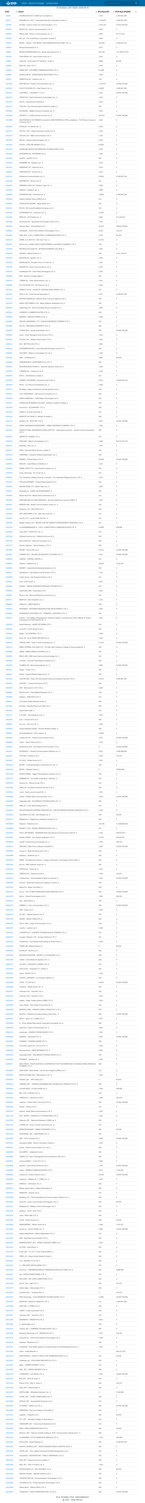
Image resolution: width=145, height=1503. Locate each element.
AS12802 (9, 111)
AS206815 (9, 1102)
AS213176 (9, 1338)
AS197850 (9, 787)
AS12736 (9, 102)
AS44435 (9, 514)
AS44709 (9, 527)
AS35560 (9, 376)
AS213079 (9, 1329)
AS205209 (9, 1050)
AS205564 (9, 1059)
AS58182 (9, 724)
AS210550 (9, 1220)
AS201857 (9, 928)
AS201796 (9, 919)
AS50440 (9, 633)
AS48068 (9, 559)
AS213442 (9, 1360)
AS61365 (9, 760)
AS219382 (9, 1483)
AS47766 (9, 541)
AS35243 (9, 348)
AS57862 (9, 719)
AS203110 (9, 996)
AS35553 (9, 371)
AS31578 (9, 303)
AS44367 (9, 504)
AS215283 (9, 1428)
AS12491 (9, 88)
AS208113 (9, 1147)
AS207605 (9, 1138)
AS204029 (9, 1009)
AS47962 (9, 554)
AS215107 (9, 1415)
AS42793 (9, 455)
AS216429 (9, 1469)
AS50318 (9, 624)
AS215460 (9, 1442)
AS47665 (9, 536)
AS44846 (9, 532)
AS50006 (9, 604)
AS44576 (9, 518)
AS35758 (9, 380)
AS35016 (9, 339)
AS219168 (9, 1474)
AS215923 (9, 1446)
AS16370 (9, 185)
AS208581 (9, 1156)
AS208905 (9, 1175)
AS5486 (8, 34)
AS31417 (9, 299)
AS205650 (9, 1070)
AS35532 (9, 367)
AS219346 (9, 1478)
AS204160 (9, 1014)
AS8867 (8, 61)
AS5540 (8, 38)
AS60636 (9, 738)
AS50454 (9, 638)
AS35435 (9, 357)
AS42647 (9, 450)
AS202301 (9, 946)
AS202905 (9, 978)
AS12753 (9, 106)
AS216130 (9, 1451)
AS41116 (9, 403)
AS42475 (9, 446)
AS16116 (9, 176)
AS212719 (9, 1310)
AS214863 (9, 1401)
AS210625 (9, 1229)
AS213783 (9, 1374)
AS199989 (9, 855)
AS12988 (9, 120)
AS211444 (9, 1252)
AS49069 (9, 568)
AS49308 (9, 577)
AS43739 (9, 482)
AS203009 (9, 987)
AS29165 (9, 267)
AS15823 (9, 163)
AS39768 (9, 398)
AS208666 (9, 1165)
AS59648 (9, 729)
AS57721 (9, 715)
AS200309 (9, 860)
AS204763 (9, 1032)
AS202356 (9, 955)
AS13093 (9, 140)
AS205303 (9, 1055)
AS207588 (9, 1129)
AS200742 (9, 878)
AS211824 (9, 1265)
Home (24, 3)
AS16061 (9, 172)
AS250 (8, 16)
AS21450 (9, 217)
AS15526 (9, 154)
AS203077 (9, 991)
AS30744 (9, 280)
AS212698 (9, 1306)
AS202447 (9, 964)
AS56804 (9, 692)
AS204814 (9, 1037)
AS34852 (9, 321)
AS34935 (9, 335)
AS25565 (9, 249)
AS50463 (9, 642)
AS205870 (9, 1075)
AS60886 (9, 742)
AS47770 (9, 545)
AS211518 (9, 1256)
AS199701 (9, 846)
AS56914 (9, 701)
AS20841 (9, 203)
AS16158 (9, 181)
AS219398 (9, 1487)
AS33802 (9, 308)
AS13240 (9, 149)
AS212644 (9, 1301)
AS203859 (9, 1005)
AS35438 (9, 362)
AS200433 (9, 869)
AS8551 (8, 52)
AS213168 (9, 1333)
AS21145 (9, 208)
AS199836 (9, 851)
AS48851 (9, 563)
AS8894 (8, 65)
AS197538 (9, 774)
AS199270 (9, 833)
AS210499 (9, 1211)
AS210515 (9, 1215)
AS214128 (9, 1383)
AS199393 (9, 842)
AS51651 (9, 674)
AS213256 (9, 1347)
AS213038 (9, 1320)
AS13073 (9, 131)
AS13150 (9, 145)
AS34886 (9, 326)
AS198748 (9, 815)
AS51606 (9, 665)
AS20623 (9, 190)
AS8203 (8, 47)
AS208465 (9, 1152)
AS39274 (9, 394)
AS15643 (9, 158)
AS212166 (9, 1270)
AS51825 (9, 679)
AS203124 (9, 1000)
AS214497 (9, 1392)
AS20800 (9, 199)
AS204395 (9, 1023)
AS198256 (9, 796)
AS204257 (9, 1018)
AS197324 (9, 769)
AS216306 (9, 1465)
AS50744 (9, 647)
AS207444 (9, 1125)
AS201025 (9, 887)
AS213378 (9, 1356)
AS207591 (9, 1134)
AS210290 (9, 1202)
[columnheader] (11, 11)
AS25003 (9, 226)
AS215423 (9, 1437)
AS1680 (8, 25)
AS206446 (9, 1088)
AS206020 (9, 1079)
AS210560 (9, 1224)
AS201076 (9, 896)
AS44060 (9, 495)
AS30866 (9, 285)
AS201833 (9, 923)
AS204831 (9, 1041)
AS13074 (9, 135)
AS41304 (9, 407)
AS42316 (9, 441)
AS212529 (9, 1292)
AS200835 (9, 883)
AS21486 (9, 222)
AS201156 (9, 901)
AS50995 (9, 656)
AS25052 (9, 235)
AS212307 (9, 1274)
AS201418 (9, 914)
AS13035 (9, 126)
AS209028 (9, 1179)
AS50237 (9, 618)
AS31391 (9, 294)
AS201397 (9, 905)
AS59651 (9, 733)
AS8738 (8, 56)
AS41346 (9, 412)
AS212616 (9, 1297)
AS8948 (8, 70)
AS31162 (9, 290)
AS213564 (9, 1369)
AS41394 (9, 416)
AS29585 (9, 276)
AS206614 (9, 1098)
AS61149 (9, 756)
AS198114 (9, 792)
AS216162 (9, 1460)
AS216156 (9, 1455)
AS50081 (9, 613)
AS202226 (9, 941)
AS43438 (9, 473)
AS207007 (9, 1111)
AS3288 (8, 29)
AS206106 (9, 1084)
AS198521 (9, 810)
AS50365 (9, 629)
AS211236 (9, 1238)
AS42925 (9, 459)
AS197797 (9, 778)
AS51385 (9, 661)
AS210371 (9, 1206)
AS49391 (9, 582)
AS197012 (9, 765)
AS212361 (9, 1279)
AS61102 (9, 751)
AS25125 (9, 240)
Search (136, 3)
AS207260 (9, 1120)
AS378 (8, 20)
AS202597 (9, 973)
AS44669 (9, 523)
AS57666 (9, 710)
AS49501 (9, 595)
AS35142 (9, 344)
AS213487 (9, 1365)
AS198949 (9, 824)
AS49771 (9, 600)
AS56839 (9, 697)
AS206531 (9, 1093)
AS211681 (9, 1261)
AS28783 (9, 258)
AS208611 (9, 1161)
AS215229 (9, 1424)
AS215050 (9, 1410)
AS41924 (9, 430)
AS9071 (8, 79)
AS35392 (9, 353)
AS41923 (9, 425)
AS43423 (9, 468)
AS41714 (9, 421)
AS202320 (9, 951)
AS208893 (9, 1170)
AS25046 (9, 231)
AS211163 (9, 1233)
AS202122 (9, 937)
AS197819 (9, 783)
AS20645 (9, 194)
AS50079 (9, 609)
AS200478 (9, 874)
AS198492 (9, 806)
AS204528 (9, 1028)
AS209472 (9, 1184)
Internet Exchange (36, 3)
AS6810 (8, 43)
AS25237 (9, 244)
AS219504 (9, 1492)
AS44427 (9, 509)
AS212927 (9, 1315)
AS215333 (9, 1433)
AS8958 (8, 75)
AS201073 (9, 892)
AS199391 (9, 837)
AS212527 (9, 1288)
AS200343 (9, 864)
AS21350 (9, 213)
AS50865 (9, 652)
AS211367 (9, 1247)
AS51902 (9, 683)
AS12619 (9, 97)
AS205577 (9, 1064)
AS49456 (9, 586)
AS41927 (9, 437)
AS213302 (9, 1351)
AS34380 (9, 317)
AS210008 (9, 1197)
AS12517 (9, 93)
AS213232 (9, 1342)
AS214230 (9, 1387)
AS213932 (9, 1378)
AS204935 (9, 1046)
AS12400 (9, 84)
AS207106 (9, 1116)
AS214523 (9, 1397)
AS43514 (9, 477)
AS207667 (9, 1143)
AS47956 (9, 550)
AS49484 (9, 591)
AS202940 (9, 982)
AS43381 (9, 464)
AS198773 (9, 819)
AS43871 (9, 491)
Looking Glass (52, 3)
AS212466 (9, 1283)
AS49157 (9, 572)
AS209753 (9, 1193)
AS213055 (9, 1324)
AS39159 (9, 385)
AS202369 (9, 960)
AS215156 (9, 1419)
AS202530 (9, 969)
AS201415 (9, 910)
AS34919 (9, 330)
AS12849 (9, 115)
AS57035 (9, 706)
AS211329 (9, 1243)
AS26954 (9, 253)
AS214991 (9, 1406)
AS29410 (9, 271)
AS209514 (9, 1188)
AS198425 (9, 801)
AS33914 (9, 312)
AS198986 (9, 828)
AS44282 (9, 500)
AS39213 (9, 389)
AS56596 (9, 688)
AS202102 (9, 932)
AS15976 (9, 167)
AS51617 (9, 670)
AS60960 (9, 747)
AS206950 (9, 1107)
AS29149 (9, 262)
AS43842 (9, 486)
